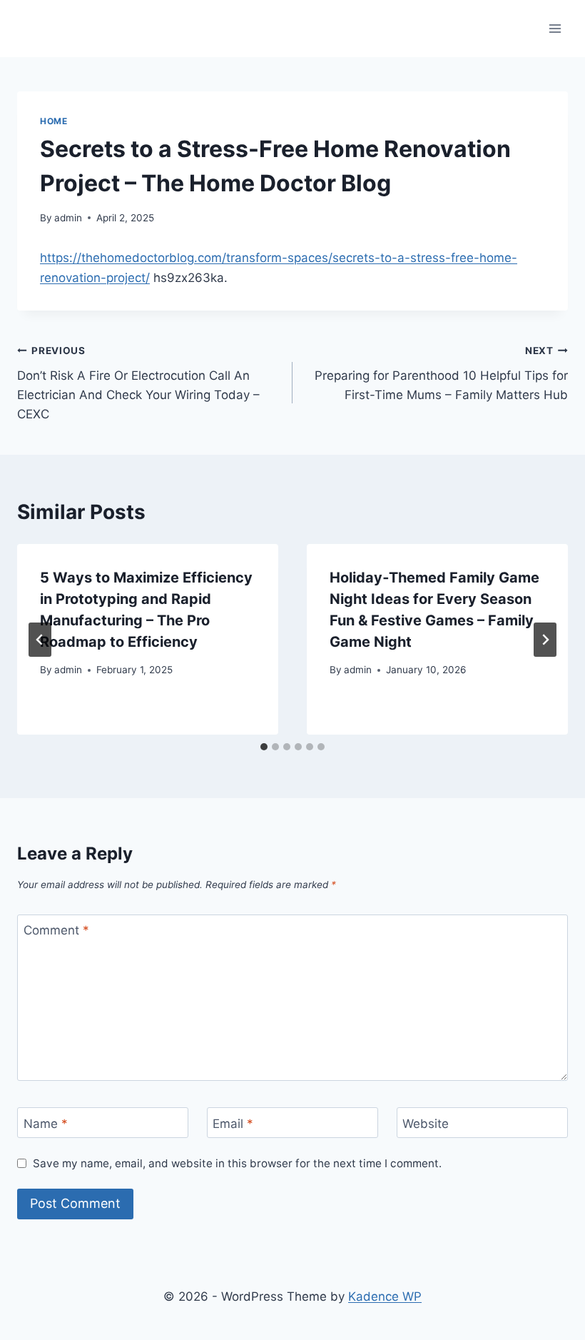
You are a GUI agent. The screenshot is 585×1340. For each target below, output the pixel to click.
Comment (56, 930)
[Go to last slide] (40, 640)
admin (68, 217)
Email (233, 1123)
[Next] (545, 640)
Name (46, 1123)
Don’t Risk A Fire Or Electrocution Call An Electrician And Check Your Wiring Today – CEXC (138, 383)
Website (425, 1123)
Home (53, 121)
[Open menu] (554, 28)
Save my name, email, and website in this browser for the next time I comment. (237, 1163)
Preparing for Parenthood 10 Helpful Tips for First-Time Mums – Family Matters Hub (441, 373)
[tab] (264, 746)
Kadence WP (385, 1296)
